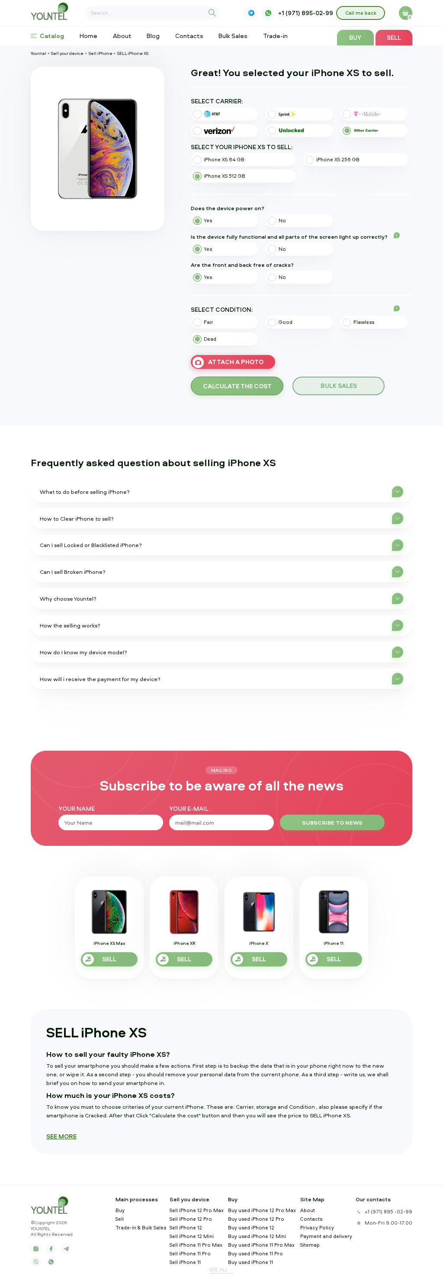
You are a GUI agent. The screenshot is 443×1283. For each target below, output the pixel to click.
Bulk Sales (232, 36)
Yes (208, 220)
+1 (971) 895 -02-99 (388, 1211)
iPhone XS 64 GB (224, 159)
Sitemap (310, 1245)
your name (76, 809)
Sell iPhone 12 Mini (192, 1236)
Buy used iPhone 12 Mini (257, 1236)
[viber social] (251, 12)
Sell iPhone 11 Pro (190, 1253)
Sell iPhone (100, 53)
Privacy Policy (317, 1227)
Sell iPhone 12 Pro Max (197, 1210)
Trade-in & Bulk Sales (141, 1227)
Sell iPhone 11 (185, 1262)
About (122, 36)
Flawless (363, 322)
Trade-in (275, 36)
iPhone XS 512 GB (224, 176)
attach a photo (235, 362)
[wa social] (268, 12)
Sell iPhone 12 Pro (191, 1219)
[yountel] (51, 1205)
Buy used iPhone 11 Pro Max (261, 1245)
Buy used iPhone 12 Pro (256, 1219)
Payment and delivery (326, 1236)
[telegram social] (66, 1249)
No (282, 220)
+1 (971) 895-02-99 (305, 13)
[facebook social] (51, 1249)
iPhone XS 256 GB (338, 159)
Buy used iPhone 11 (250, 1262)
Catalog (52, 36)
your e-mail (189, 809)
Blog (153, 36)
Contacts (189, 36)
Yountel (38, 53)
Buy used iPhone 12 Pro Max (262, 1210)
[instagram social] (36, 1249)
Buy (355, 37)
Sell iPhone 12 (186, 1227)
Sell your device (67, 53)
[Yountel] (51, 11)
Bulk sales (339, 385)
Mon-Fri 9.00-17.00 (388, 1222)
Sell (394, 37)
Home (88, 36)
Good (285, 322)
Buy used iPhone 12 (251, 1227)
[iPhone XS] (98, 149)
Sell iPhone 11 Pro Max (196, 1245)
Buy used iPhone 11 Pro (255, 1253)
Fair (208, 322)
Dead (210, 339)
